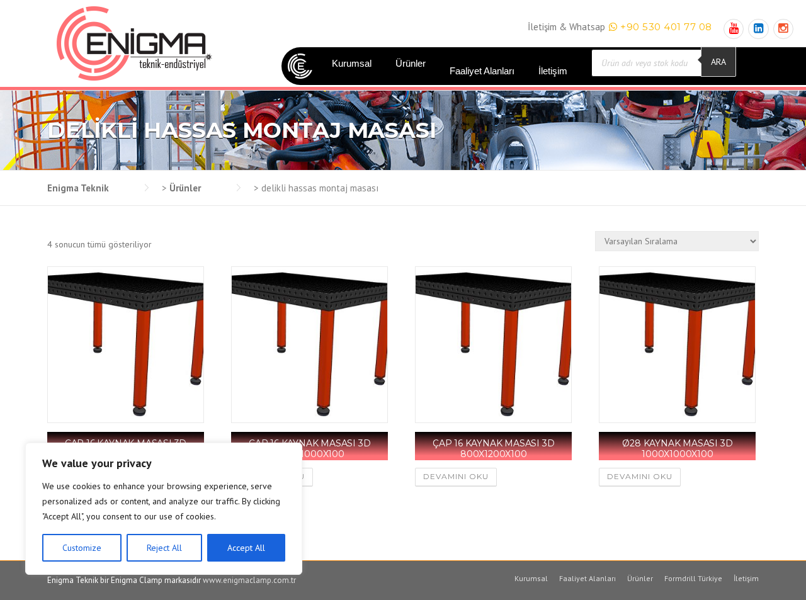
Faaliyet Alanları (482, 70)
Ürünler (410, 63)
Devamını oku (456, 476)
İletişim (552, 70)
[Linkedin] (758, 29)
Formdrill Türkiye (693, 578)
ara (718, 61)
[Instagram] (783, 29)
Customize (81, 547)
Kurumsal (352, 63)
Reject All (164, 547)
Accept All (246, 547)
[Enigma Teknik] (134, 42)
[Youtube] (734, 29)
